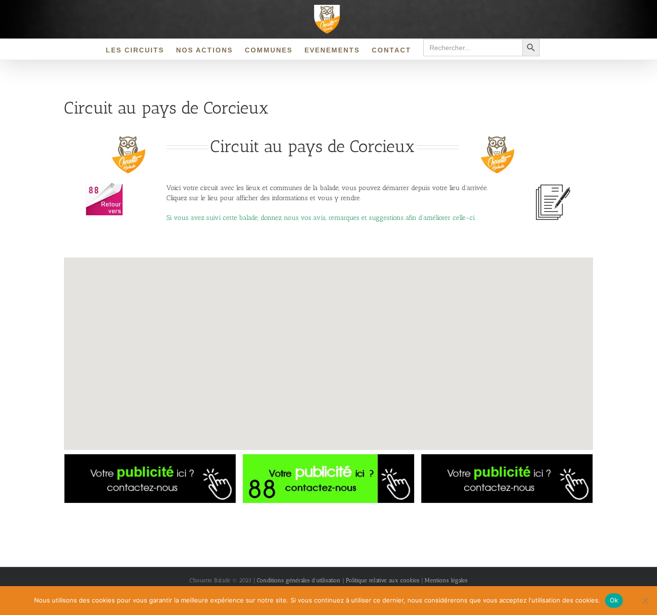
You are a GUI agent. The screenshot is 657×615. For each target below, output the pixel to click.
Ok (614, 600)
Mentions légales (446, 580)
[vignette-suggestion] (552, 186)
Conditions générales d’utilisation (299, 580)
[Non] (645, 600)
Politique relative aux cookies (383, 580)
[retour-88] (104, 186)
